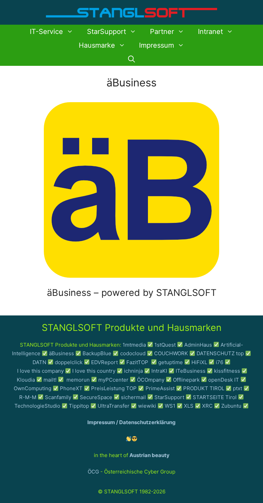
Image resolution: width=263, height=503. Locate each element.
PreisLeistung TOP (114, 388)
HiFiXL (199, 362)
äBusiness (61, 353)
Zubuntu (231, 406)
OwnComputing (32, 388)
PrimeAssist (160, 388)
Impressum (156, 45)
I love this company (40, 371)
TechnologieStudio (37, 406)
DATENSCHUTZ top (220, 353)
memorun (78, 379)
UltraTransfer (113, 406)
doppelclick (69, 362)
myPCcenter (113, 379)
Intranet (210, 31)
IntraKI (159, 371)
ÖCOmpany (150, 379)
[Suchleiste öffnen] (131, 59)
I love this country (93, 371)
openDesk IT (223, 379)
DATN (39, 362)
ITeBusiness (190, 371)
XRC (207, 406)
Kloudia (26, 379)
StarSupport (106, 31)
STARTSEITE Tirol (215, 397)
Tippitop (79, 406)
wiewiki (147, 406)
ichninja (133, 371)
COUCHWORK (171, 353)
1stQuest (165, 345)
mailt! (50, 379)
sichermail (133, 397)
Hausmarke (97, 45)
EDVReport (104, 362)
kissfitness (227, 371)
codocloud (133, 353)
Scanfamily (58, 397)
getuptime (170, 362)
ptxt (237, 388)
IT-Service (46, 31)
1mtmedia (134, 345)
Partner (162, 31)
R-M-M (27, 397)
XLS (188, 406)
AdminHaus (198, 345)
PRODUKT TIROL (203, 388)
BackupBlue (97, 353)
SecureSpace (96, 397)
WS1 (170, 406)
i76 (219, 362)
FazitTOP (138, 362)
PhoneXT (72, 388)
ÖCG (93, 471)
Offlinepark (186, 379)
